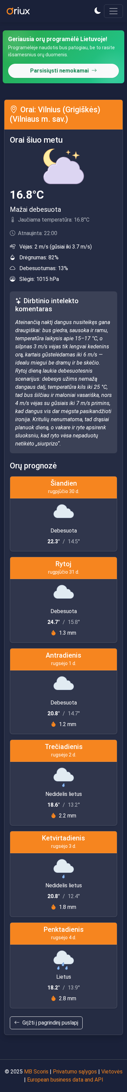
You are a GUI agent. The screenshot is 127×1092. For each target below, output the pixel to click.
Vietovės (112, 1071)
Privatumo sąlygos (75, 1071)
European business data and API (65, 1079)
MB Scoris (36, 1071)
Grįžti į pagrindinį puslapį (50, 1022)
